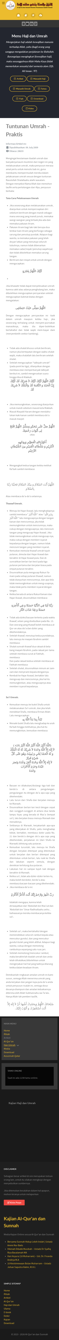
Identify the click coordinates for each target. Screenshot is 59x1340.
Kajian (7, 1319)
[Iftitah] (18, 15)
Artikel (19, 78)
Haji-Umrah (9, 1045)
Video (31, 108)
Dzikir (7, 1316)
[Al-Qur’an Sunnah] (29, 5)
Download (38, 98)
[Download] (40, 15)
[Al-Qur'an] (25, 15)
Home (7, 1030)
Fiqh (21, 98)
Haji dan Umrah (12, 1305)
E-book (7, 1312)
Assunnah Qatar (12, 1056)
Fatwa (43, 88)
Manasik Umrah (23, 88)
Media (7, 1048)
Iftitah (7, 1034)
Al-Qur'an (9, 1041)
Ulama (7, 1308)
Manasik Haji (39, 78)
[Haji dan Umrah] (33, 15)
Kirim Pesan (15, 1202)
